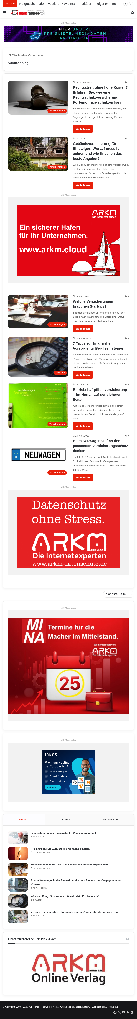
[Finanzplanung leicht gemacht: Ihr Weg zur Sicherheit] (18, 837)
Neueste (24, 819)
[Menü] (4, 14)
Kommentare (110, 819)
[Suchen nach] (132, 14)
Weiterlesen (83, 128)
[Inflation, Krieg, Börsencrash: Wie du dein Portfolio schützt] (18, 901)
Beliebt (66, 819)
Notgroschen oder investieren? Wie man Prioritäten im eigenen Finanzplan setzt (76, 4)
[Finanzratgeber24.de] (28, 12)
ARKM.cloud (111, 1006)
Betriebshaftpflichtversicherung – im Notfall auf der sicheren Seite (100, 395)
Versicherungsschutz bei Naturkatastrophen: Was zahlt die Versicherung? (75, 912)
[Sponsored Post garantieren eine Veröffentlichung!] (68, 33)
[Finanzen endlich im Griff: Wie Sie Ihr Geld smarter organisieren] (18, 869)
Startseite (18, 55)
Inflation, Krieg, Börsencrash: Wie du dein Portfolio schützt (67, 896)
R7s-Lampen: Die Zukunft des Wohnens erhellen (60, 848)
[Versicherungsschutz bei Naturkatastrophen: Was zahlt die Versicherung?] (18, 916)
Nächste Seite (116, 594)
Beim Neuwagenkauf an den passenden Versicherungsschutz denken (100, 446)
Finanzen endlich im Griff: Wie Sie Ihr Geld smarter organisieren (69, 864)
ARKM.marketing (68, 23)
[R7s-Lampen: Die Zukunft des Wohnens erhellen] (18, 853)
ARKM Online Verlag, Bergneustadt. (71, 1006)
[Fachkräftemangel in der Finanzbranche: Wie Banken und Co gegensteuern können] (18, 885)
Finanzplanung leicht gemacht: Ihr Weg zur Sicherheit (63, 832)
